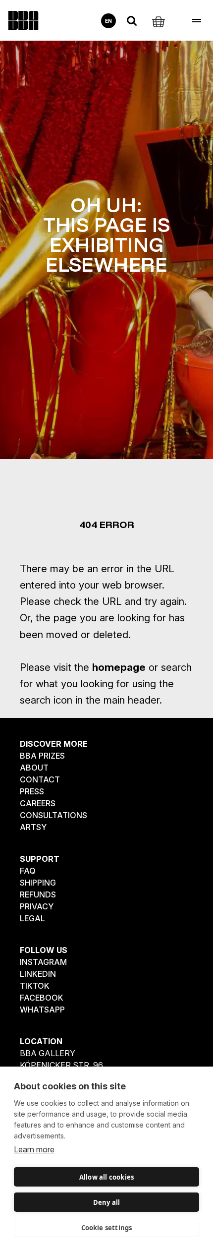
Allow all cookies (106, 1177)
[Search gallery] (132, 21)
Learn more (34, 1149)
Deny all (106, 1202)
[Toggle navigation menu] (196, 20)
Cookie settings (106, 1227)
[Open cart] (158, 21)
